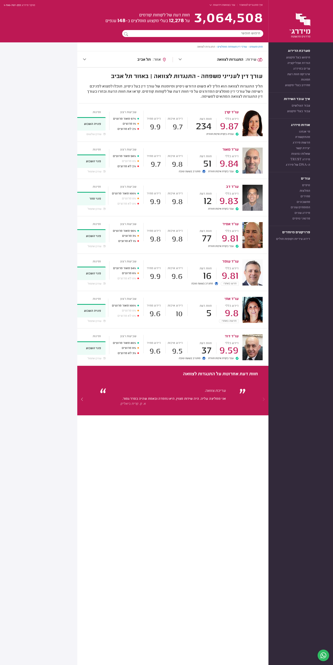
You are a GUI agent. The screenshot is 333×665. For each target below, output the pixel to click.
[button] (82, 399)
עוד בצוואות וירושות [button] (223, 5)
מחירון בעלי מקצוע (297, 85)
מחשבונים (303, 202)
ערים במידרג (301, 69)
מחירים (305, 196)
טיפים (306, 185)
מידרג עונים (302, 213)
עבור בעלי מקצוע (298, 111)
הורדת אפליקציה (298, 63)
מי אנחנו (304, 132)
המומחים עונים (300, 207)
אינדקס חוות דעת (298, 74)
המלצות (305, 191)
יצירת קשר (303, 148)
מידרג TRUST (300, 159)
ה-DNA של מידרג (298, 165)
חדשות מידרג (301, 142)
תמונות (305, 79)
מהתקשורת (302, 137)
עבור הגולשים (301, 105)
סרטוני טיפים (301, 218)
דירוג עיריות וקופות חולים (293, 239)
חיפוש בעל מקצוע (298, 57)
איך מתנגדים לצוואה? (251, 5)
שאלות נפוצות (300, 154)
